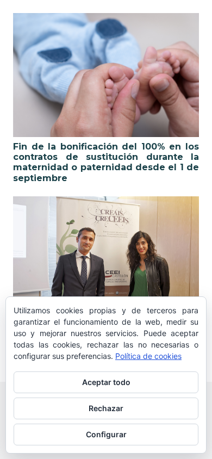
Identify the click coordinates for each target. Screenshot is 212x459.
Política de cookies (148, 356)
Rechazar (106, 408)
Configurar (106, 434)
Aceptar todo (106, 382)
